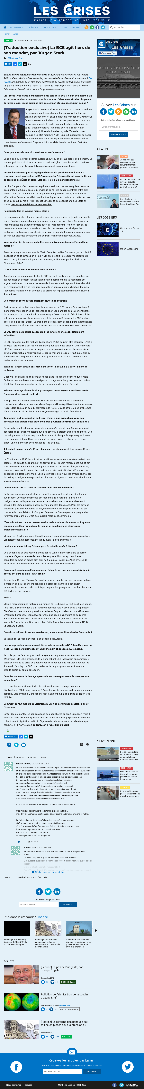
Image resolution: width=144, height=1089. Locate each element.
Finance (14, 34)
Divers (124, 156)
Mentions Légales (66, 1085)
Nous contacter (13, 1085)
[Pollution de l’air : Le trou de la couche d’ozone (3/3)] (21, 1002)
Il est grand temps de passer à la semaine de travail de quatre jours (130, 793)
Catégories (33, 27)
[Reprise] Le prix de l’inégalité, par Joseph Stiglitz (62, 969)
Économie (125, 788)
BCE (9, 58)
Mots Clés (50, 27)
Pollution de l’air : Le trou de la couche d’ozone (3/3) (64, 996)
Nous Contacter (70, 27)
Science (124, 196)
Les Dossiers (16, 27)
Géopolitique (126, 176)
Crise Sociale (68, 982)
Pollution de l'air (69, 1009)
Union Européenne (129, 249)
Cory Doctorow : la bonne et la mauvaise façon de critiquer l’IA (129, 201)
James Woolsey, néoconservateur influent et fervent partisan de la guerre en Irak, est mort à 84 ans (129, 164)
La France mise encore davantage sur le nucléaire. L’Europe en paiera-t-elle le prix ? (130, 183)
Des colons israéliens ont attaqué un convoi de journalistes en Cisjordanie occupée (129, 756)
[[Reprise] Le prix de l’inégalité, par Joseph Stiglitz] (21, 974)
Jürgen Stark (17, 58)
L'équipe (28, 1085)
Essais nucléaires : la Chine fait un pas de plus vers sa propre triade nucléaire (129, 775)
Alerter (34, 842)
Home (6, 34)
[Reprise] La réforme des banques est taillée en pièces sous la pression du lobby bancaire (64, 1023)
